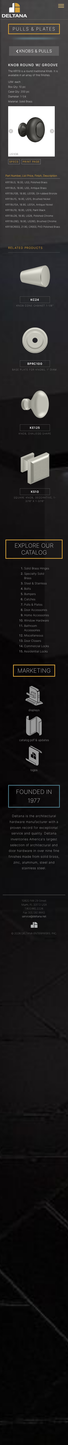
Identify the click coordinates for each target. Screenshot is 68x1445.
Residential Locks (36, 651)
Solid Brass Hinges (36, 568)
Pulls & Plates (33, 604)
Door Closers (32, 641)
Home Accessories (36, 615)
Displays (34, 710)
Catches (29, 599)
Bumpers (30, 594)
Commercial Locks (36, 646)
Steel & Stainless (35, 583)
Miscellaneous (33, 635)
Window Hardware (36, 620)
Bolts (27, 588)
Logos (34, 770)
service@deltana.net (34, 916)
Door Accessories (35, 610)
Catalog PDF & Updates (34, 740)
